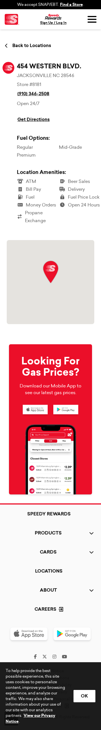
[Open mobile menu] (92, 19)
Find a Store (71, 5)
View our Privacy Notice (30, 718)
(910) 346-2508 (33, 93)
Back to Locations (31, 45)
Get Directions (33, 119)
